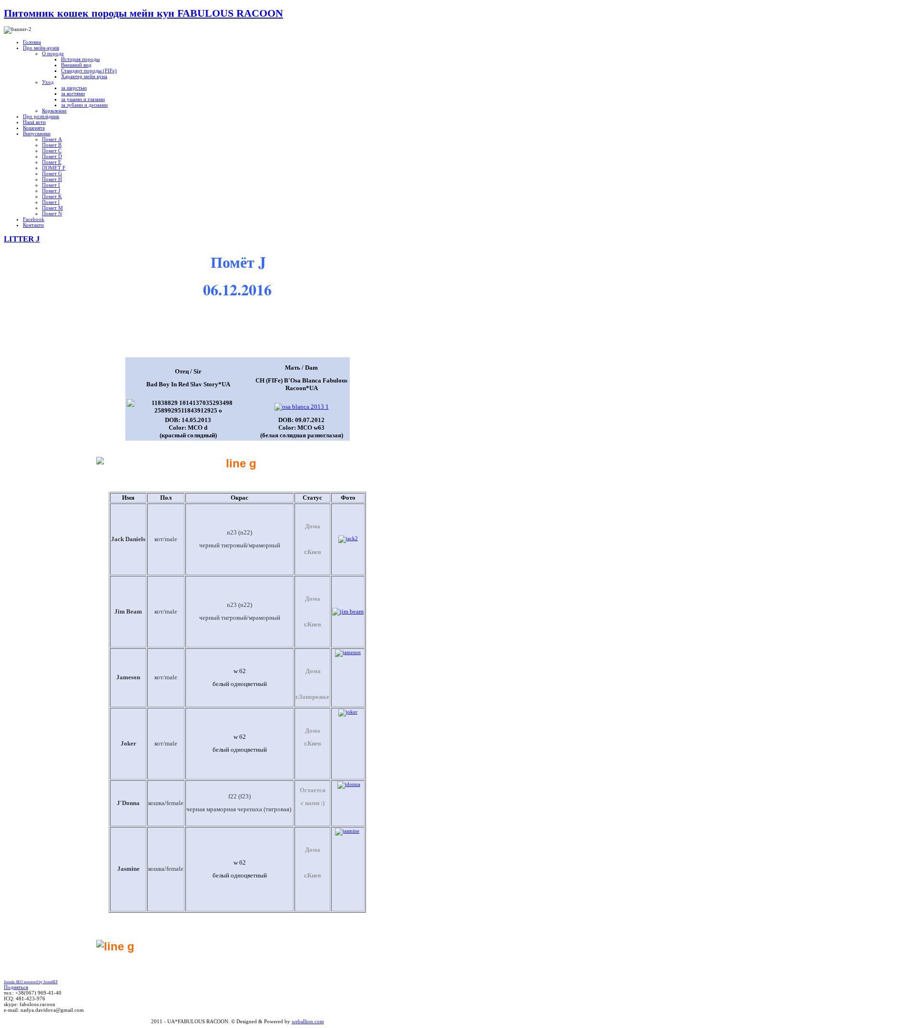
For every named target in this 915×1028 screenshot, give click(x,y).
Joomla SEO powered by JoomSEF (31, 982)
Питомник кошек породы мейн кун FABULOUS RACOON (143, 13)
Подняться (16, 987)
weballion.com (308, 1021)
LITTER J (22, 238)
